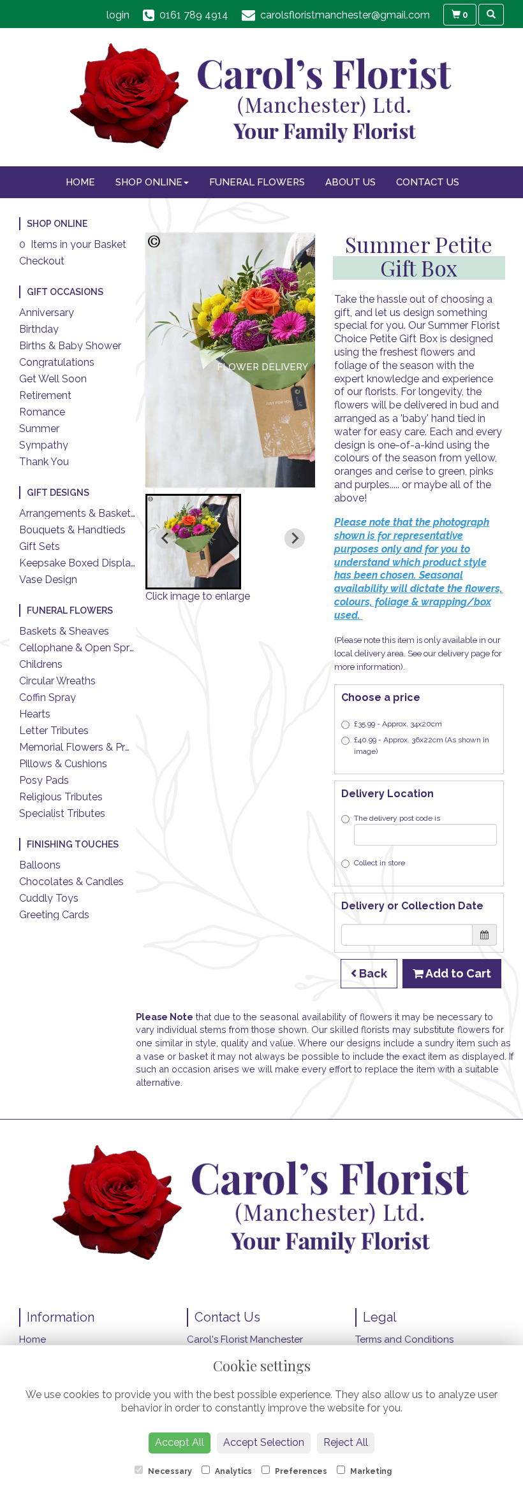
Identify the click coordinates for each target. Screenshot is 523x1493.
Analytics (232, 1471)
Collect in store (379, 862)
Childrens (41, 664)
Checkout (41, 261)
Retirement (45, 395)
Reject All (345, 1442)
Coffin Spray (47, 697)
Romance (42, 412)
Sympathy (43, 445)
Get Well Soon (53, 379)
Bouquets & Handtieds (72, 530)
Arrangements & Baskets (77, 513)
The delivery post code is (397, 818)
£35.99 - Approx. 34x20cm (398, 723)
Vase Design (48, 579)
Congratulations (56, 362)
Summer (39, 428)
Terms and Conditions (404, 1339)
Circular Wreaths (57, 681)
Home (80, 182)
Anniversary (46, 313)
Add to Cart (457, 973)
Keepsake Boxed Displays (80, 563)
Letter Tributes (54, 731)
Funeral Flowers (257, 182)
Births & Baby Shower (70, 346)
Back (372, 973)
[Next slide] (294, 538)
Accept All (179, 1442)
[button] (193, 541)
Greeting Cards (54, 915)
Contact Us (427, 182)
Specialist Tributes (62, 813)
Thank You (44, 462)
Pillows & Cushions (63, 764)
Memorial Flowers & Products (88, 747)
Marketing (370, 1471)
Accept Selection (263, 1442)
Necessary (169, 1471)
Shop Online (148, 182)
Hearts (34, 714)
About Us (350, 182)
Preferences (300, 1471)
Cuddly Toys (48, 898)
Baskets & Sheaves (64, 631)
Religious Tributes (61, 797)
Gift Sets (39, 546)
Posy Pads (44, 780)
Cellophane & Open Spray (80, 648)
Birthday (39, 329)
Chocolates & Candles (71, 882)
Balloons (40, 865)
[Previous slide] (166, 538)
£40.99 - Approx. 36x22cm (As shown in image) (421, 745)
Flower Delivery (262, 367)
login (118, 15)
